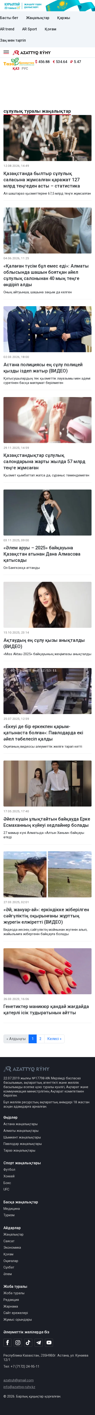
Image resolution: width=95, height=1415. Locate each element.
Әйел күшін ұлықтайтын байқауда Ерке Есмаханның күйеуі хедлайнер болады (46, 822)
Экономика (12, 1248)
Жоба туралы (13, 1293)
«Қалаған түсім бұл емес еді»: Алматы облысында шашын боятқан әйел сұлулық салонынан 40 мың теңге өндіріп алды (46, 275)
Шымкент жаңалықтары (22, 1137)
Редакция (11, 1300)
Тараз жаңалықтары (19, 1151)
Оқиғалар (10, 1261)
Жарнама (10, 1306)
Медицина (11, 1209)
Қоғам (50, 29)
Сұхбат (8, 1267)
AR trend (7, 29)
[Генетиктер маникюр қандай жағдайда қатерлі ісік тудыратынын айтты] (47, 972)
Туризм (9, 1215)
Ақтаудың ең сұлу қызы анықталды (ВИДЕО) (44, 643)
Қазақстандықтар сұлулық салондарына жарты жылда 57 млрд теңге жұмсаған (44, 461)
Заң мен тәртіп (13, 40)
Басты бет (9, 18)
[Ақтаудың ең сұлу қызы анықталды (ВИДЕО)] (47, 606)
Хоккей (9, 1176)
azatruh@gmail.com (18, 1380)
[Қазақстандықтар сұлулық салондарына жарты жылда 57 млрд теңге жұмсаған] (47, 421)
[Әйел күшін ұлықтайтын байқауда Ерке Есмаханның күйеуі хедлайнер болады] (47, 784)
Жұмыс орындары (17, 1320)
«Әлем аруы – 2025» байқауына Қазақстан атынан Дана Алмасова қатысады (41, 554)
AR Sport (29, 29)
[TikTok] (28, 1342)
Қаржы (63, 18)
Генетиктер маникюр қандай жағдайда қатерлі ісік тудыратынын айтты (46, 1009)
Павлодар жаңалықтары (22, 1144)
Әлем (7, 1274)
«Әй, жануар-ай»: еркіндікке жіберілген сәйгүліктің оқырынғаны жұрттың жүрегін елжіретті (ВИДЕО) (46, 916)
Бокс (7, 1183)
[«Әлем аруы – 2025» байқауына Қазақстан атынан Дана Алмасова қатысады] (47, 513)
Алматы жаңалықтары (21, 1131)
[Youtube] (49, 1343)
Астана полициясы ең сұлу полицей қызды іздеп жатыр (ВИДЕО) (43, 368)
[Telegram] (38, 1343)
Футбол (9, 1170)
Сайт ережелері (15, 1313)
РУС (25, 69)
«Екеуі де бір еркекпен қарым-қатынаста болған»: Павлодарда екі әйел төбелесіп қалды (43, 733)
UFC (6, 1189)
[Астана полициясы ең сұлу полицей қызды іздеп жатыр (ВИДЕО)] (47, 330)
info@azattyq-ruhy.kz (19, 1387)
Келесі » (54, 1039)
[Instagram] (17, 1342)
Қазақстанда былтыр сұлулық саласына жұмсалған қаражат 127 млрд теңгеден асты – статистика (41, 180)
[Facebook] (7, 1342)
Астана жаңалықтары (20, 1124)
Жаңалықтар (37, 18)
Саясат (9, 1241)
